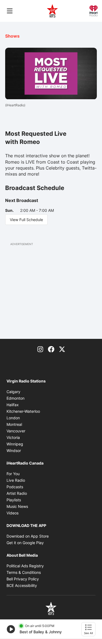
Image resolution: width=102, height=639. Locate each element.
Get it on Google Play (25, 542)
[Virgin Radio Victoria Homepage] (52, 10)
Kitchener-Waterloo (23, 411)
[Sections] (9, 10)
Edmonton (15, 398)
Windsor (14, 450)
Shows (12, 36)
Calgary (13, 391)
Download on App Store (28, 536)
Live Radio (16, 480)
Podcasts (15, 486)
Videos (12, 513)
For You (13, 473)
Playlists (14, 500)
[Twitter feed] (62, 348)
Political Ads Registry (25, 565)
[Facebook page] (51, 348)
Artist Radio (17, 493)
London (13, 417)
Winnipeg (15, 444)
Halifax (13, 404)
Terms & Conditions (24, 572)
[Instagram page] (40, 348)
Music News (17, 506)
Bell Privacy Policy (23, 579)
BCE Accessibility (22, 585)
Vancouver (16, 431)
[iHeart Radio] (93, 10)
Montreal (14, 424)
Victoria (13, 437)
